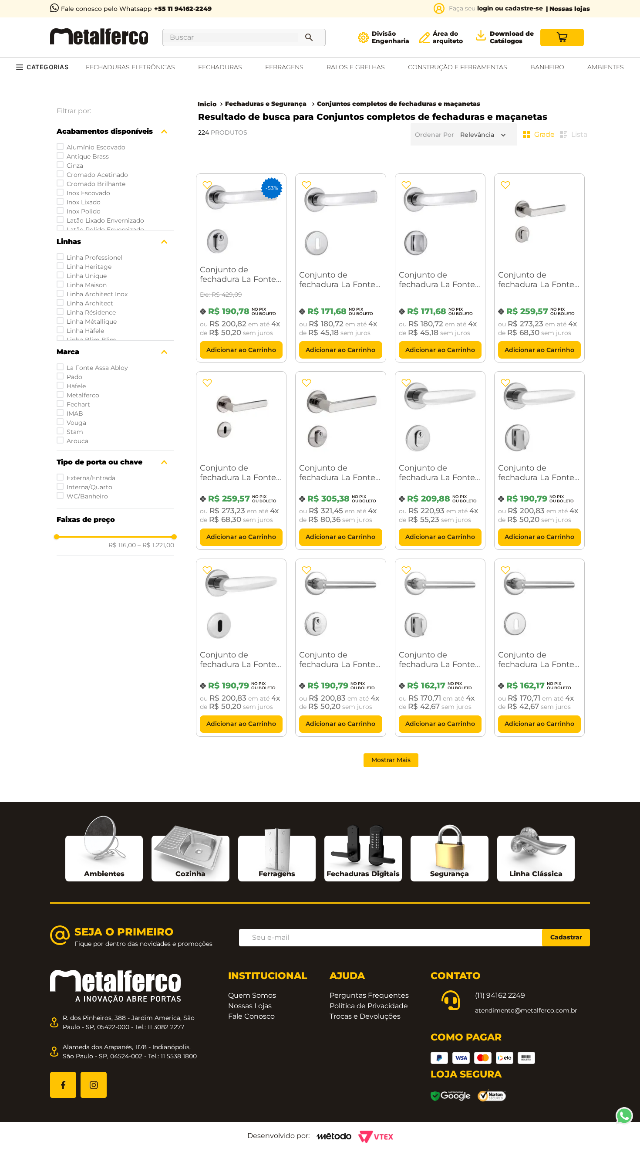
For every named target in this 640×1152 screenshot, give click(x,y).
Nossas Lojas (250, 1006)
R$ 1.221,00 (156, 545)
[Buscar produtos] (311, 37)
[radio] (538, 134)
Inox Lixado (84, 202)
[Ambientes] (104, 841)
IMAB (75, 413)
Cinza (75, 165)
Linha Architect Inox (97, 294)
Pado (74, 377)
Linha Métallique (92, 321)
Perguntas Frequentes (369, 995)
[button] (115, 131)
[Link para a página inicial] (207, 104)
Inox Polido (84, 211)
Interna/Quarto (89, 487)
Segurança (449, 874)
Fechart (78, 404)
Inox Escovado (88, 193)
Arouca (77, 441)
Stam (75, 432)
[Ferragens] (277, 850)
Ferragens (277, 874)
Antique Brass (88, 156)
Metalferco (83, 395)
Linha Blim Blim (91, 340)
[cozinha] (190, 853)
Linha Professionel (94, 257)
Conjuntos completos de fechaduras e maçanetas (398, 104)
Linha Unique (87, 276)
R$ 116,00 (122, 545)
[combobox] (244, 37)
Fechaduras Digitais (363, 874)
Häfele (76, 386)
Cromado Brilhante (96, 184)
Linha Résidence (91, 312)
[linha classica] (536, 851)
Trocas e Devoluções (365, 1016)
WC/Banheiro (87, 496)
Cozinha (190, 874)
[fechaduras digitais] (363, 850)
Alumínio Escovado (96, 147)
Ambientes (104, 874)
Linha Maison (87, 285)
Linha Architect (90, 303)
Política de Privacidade (369, 1006)
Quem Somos (252, 995)
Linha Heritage (89, 267)
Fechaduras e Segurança (266, 104)
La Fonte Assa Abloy (97, 368)
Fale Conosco (251, 1016)
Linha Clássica (536, 874)
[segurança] (449, 850)
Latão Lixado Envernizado (105, 220)
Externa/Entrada (91, 478)
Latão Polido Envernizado (105, 230)
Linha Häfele (85, 331)
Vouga (76, 423)
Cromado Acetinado (97, 175)
